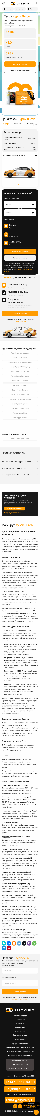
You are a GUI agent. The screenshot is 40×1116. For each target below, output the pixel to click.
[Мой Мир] (4, 948)
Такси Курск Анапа (20, 358)
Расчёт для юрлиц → (15, 508)
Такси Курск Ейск (20, 413)
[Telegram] (19, 943)
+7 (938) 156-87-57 (20, 1089)
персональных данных (20, 999)
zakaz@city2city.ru (20, 1100)
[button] (20, 155)
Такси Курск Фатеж (20, 418)
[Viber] (29, 943)
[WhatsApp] (34, 943)
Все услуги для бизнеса (13, 513)
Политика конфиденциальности (20, 1051)
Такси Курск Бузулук (20, 390)
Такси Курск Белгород (20, 376)
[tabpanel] (20, 157)
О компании (20, 1020)
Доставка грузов (20, 1035)
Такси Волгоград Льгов (20, 439)
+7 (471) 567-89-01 (20, 1082)
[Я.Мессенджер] (4, 943)
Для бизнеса (20, 1031)
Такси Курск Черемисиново (20, 399)
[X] (24, 943)
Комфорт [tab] (5, 124)
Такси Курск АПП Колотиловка (20, 362)
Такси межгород (20, 1016)
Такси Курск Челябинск (20, 395)
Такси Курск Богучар (20, 381)
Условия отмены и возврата (20, 1055)
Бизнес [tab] (30, 124)
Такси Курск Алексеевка (20, 353)
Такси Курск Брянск (20, 385)
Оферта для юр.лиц (20, 1043)
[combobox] (19, 204)
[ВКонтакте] (9, 943)
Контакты (20, 1023)
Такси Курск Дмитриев (20, 408)
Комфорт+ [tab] (18, 124)
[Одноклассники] (14, 943)
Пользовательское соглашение (20, 1047)
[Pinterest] (9, 948)
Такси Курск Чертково (20, 404)
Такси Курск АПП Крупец (20, 367)
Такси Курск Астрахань (20, 371)
